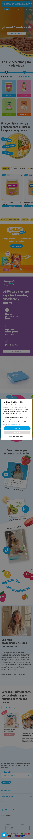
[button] (16, 436)
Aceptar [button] (17, 428)
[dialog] (16, 419)
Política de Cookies (15, 424)
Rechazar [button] (17, 432)
